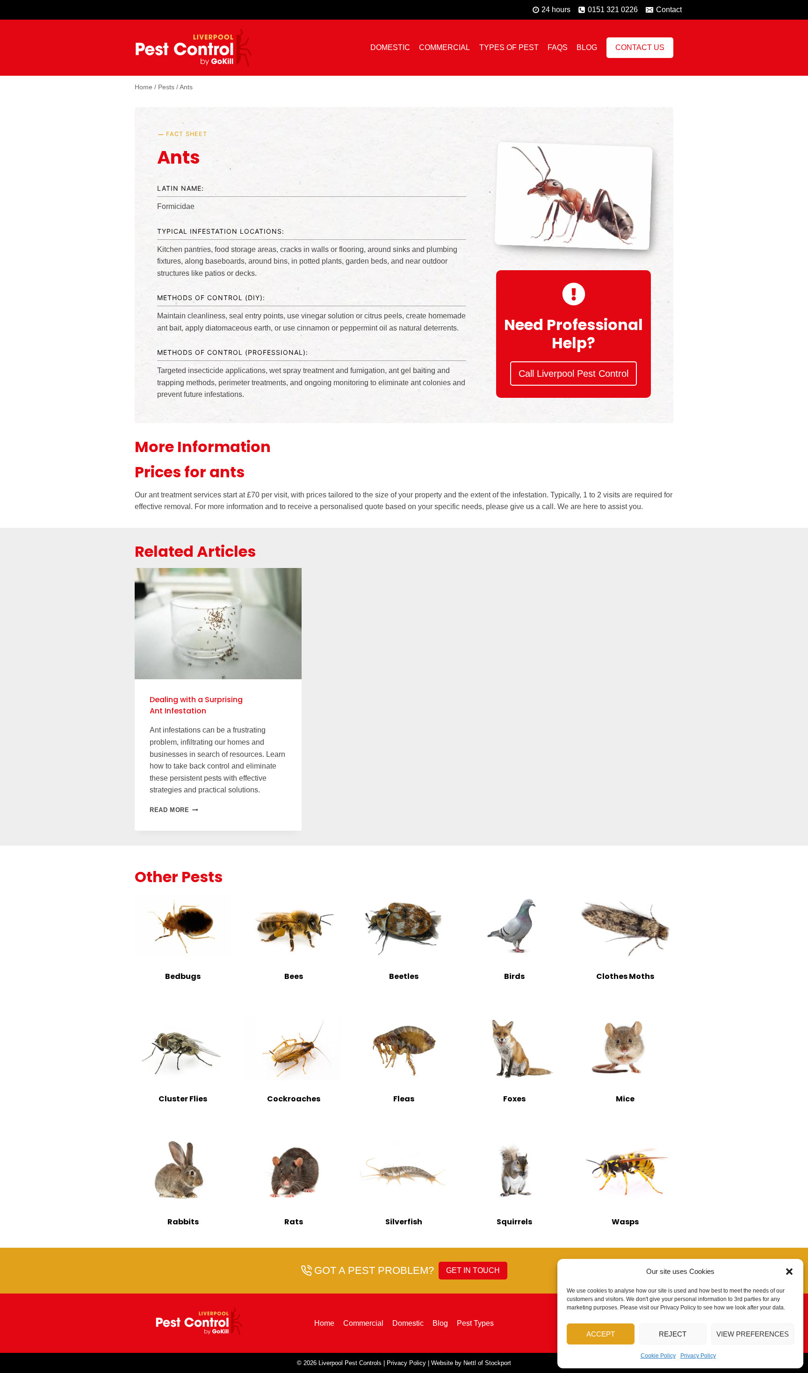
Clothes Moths (625, 976)
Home (324, 1323)
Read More (174, 809)
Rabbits (183, 1221)
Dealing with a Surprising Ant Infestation (196, 705)
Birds (514, 976)
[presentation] (183, 925)
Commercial (444, 47)
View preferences (752, 1334)
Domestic (390, 47)
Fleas (403, 1098)
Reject (672, 1334)
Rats (293, 1221)
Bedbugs (183, 976)
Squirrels (514, 1221)
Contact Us (639, 47)
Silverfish (403, 1221)
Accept (600, 1334)
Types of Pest (509, 47)
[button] (789, 1271)
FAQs (558, 47)
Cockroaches (293, 1098)
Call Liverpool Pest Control (573, 373)
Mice (625, 1098)
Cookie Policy (658, 1355)
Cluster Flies (183, 1098)
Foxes (514, 1098)
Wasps (625, 1221)
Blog (587, 47)
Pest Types (475, 1323)
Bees (293, 976)
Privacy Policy (698, 1355)
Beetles (403, 976)
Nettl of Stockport (487, 1362)
